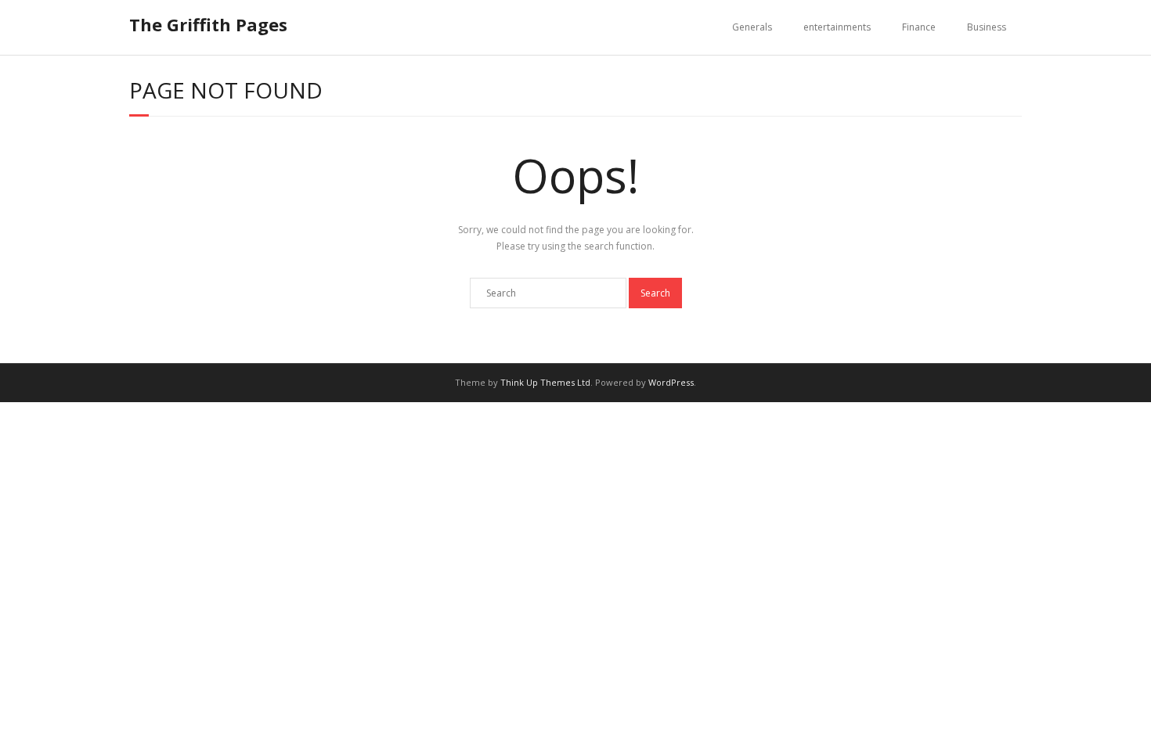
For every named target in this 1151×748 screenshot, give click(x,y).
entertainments (837, 27)
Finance (919, 27)
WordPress (671, 382)
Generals (752, 27)
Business (986, 27)
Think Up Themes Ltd (545, 382)
